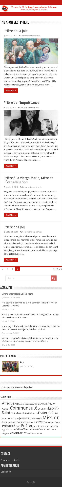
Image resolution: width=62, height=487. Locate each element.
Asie (45, 403)
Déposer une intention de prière (17, 387)
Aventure (5, 409)
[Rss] (28, 482)
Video (20, 429)
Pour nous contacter (10, 460)
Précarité (8, 426)
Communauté (23, 408)
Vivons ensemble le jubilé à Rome (17, 294)
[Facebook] (31, 482)
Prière (26, 426)
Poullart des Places (52, 422)
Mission (51, 418)
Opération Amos (9, 422)
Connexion (6, 472)
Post (40, 422)
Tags (3, 430)
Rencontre (36, 426)
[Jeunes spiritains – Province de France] (31, 8)
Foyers (34, 413)
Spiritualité (51, 426)
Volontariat (18, 433)
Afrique (8, 403)
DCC (40, 409)
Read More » (11, 90)
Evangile (21, 413)
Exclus (28, 413)
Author (52, 403)
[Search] (54, 278)
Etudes (14, 413)
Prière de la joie (16, 31)
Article (39, 403)
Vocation (45, 429)
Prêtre (18, 426)
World (39, 434)
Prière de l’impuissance (21, 103)
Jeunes (24, 418)
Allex (17, 404)
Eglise (45, 409)
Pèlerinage (29, 422)
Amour (32, 404)
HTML (56, 413)
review (43, 426)
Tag (57, 426)
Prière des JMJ (14, 227)
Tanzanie (11, 429)
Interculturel (8, 418)
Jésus (16, 419)
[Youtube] (34, 482)
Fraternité (45, 413)
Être (22, 362)
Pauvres (20, 422)
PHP (36, 422)
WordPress (31, 434)
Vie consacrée (31, 429)
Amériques (24, 404)
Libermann (35, 418)
